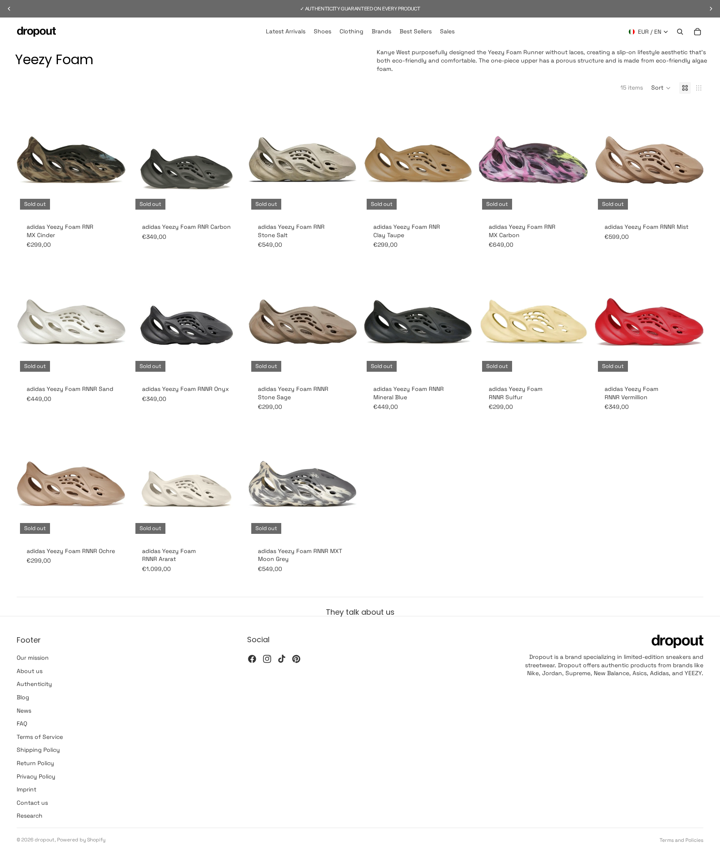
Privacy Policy (36, 776)
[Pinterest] (296, 659)
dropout (45, 839)
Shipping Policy (38, 750)
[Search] (680, 32)
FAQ (22, 723)
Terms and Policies (681, 840)
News (24, 710)
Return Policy (35, 763)
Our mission (33, 657)
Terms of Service (40, 737)
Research (29, 816)
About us (29, 671)
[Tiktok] (282, 659)
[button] (661, 88)
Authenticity (34, 684)
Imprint (26, 789)
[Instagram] (267, 659)
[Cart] (697, 32)
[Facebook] (252, 659)
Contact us (32, 802)
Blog (23, 697)
